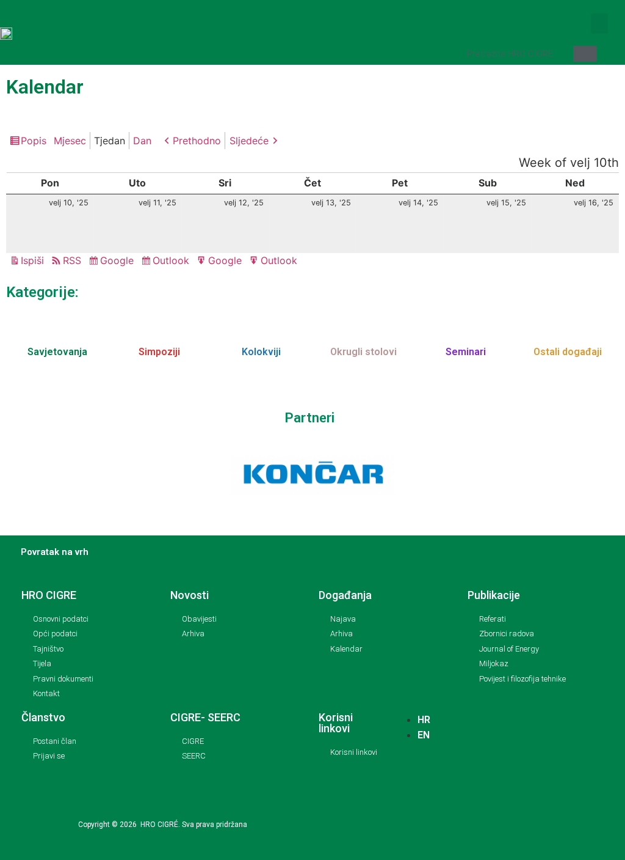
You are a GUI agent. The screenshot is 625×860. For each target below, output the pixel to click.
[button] (599, 23)
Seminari (466, 352)
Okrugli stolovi (363, 352)
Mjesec (70, 140)
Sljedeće (249, 140)
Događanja (345, 595)
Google (118, 261)
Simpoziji (159, 352)
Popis (35, 141)
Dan (142, 140)
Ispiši (34, 261)
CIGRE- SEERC (205, 717)
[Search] (585, 54)
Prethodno (197, 140)
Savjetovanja (57, 352)
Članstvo (43, 717)
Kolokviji (261, 352)
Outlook (173, 261)
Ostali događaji (567, 352)
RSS (72, 260)
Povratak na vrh (55, 551)
